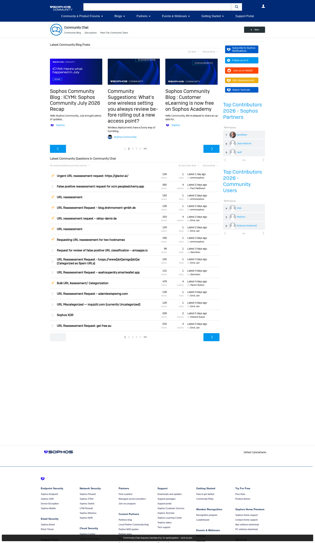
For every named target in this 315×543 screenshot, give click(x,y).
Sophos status (165, 522)
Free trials (240, 494)
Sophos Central (87, 534)
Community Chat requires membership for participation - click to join (157, 537)
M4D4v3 (241, 216)
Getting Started (211, 16)
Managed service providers (132, 499)
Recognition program (206, 515)
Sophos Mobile (48, 508)
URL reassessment (69, 197)
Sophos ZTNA (87, 499)
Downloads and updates (170, 494)
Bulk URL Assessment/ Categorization (82, 283)
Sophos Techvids (166, 513)
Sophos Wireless (88, 513)
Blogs (118, 16)
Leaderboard (202, 520)
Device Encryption (50, 503)
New (256, 29)
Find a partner (126, 494)
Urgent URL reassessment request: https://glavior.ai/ (93, 176)
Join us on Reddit (243, 70)
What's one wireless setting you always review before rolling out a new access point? (133, 109)
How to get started (205, 494)
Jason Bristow (244, 143)
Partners (142, 16)
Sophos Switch (87, 503)
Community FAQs (204, 499)
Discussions (91, 32)
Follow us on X (240, 60)
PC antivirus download (246, 529)
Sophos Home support (246, 515)
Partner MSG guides (129, 529)
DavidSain (242, 134)
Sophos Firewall (88, 494)
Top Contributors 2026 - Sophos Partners (242, 110)
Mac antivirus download (247, 524)
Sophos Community (125, 137)
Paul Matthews (197, 188)
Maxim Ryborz (197, 285)
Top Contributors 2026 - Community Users (242, 181)
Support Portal (244, 16)
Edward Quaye (197, 316)
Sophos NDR (86, 518)
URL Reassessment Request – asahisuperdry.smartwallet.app (98, 272)
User (263, 6)
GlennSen (195, 252)
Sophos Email (48, 524)
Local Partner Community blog (134, 524)
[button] (236, 7)
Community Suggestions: (123, 94)
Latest (196, 174)
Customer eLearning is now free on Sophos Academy (189, 103)
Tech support (164, 527)
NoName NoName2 (247, 225)
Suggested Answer (52, 175)
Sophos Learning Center (170, 518)
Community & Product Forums (80, 16)
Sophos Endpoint (49, 494)
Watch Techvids (241, 89)
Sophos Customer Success (171, 508)
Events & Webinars (174, 16)
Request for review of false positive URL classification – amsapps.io (102, 250)
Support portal (165, 503)
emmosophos (197, 177)
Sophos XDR (65, 315)
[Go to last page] (244, 160)
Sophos (60, 125)
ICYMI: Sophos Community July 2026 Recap (75, 103)
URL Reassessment (243, 80)
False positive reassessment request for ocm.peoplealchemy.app (100, 186)
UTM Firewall (86, 508)
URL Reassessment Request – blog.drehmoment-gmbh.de (96, 208)
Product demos (242, 499)
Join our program (127, 503)
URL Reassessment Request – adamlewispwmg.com (92, 294)
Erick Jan (195, 220)
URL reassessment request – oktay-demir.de (87, 218)
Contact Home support (246, 520)
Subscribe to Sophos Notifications (243, 49)
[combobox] (157, 7)
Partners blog (125, 520)
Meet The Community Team (114, 32)
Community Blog (72, 32)
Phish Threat (47, 529)
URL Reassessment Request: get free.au (84, 326)
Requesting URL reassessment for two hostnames (91, 240)
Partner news (125, 534)
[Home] (66, 8)
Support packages (167, 499)
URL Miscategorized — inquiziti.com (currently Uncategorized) (98, 304)
